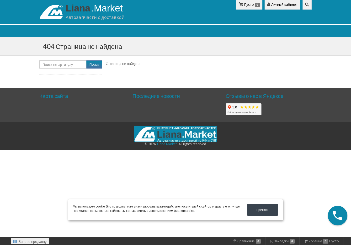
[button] (337, 215)
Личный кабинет (284, 4)
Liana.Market (167, 144)
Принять (262, 210)
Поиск (94, 64)
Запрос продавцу (32, 241)
